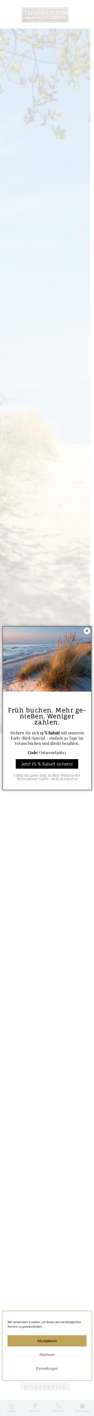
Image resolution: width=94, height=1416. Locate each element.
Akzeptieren (47, 1341)
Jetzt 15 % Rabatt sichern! (47, 763)
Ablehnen (47, 1354)
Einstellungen (47, 1368)
